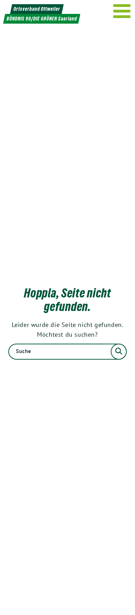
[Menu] (122, 11)
